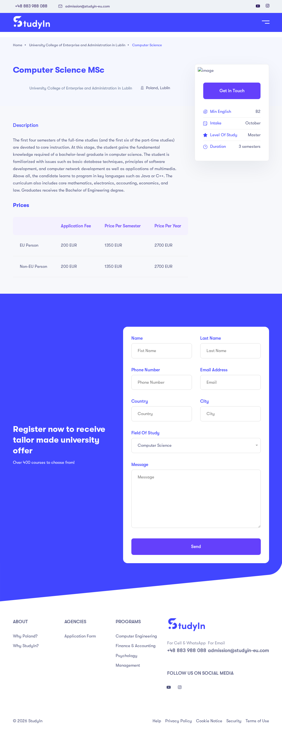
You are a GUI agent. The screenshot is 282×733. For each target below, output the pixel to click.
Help (157, 720)
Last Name (210, 338)
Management (128, 665)
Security (234, 720)
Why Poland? (25, 636)
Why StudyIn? (26, 645)
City (204, 401)
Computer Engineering (136, 636)
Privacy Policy (178, 720)
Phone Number (145, 370)
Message (139, 464)
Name (137, 338)
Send (196, 546)
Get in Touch (232, 90)
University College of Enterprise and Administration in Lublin (77, 45)
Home (17, 45)
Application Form (80, 636)
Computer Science (147, 45)
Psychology (126, 655)
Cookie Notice (209, 720)
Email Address (213, 370)
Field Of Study (145, 433)
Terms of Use (257, 720)
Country (139, 401)
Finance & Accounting (136, 645)
